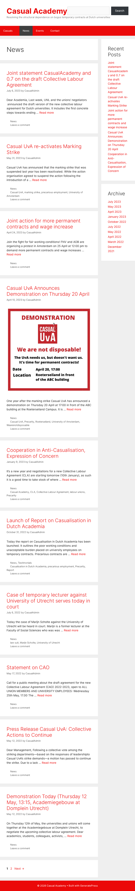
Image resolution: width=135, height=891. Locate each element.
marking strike (32, 192)
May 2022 (114, 231)
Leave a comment (20, 124)
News (26, 30)
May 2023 (114, 206)
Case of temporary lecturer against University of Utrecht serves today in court (48, 601)
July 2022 (114, 226)
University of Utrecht (48, 642)
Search (119, 10)
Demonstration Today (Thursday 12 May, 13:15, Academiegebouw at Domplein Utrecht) (47, 802)
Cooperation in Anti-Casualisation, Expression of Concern (46, 453)
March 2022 (116, 242)
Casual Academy (37, 10)
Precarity (29, 421)
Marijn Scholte (28, 642)
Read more (46, 112)
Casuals (8, 30)
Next (19, 868)
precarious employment (54, 192)
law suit (14, 642)
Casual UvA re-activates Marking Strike (118, 101)
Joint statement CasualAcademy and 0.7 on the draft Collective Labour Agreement (49, 79)
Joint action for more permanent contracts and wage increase (44, 224)
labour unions (77, 492)
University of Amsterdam (65, 421)
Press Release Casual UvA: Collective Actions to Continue (49, 732)
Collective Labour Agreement (53, 492)
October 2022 (117, 221)
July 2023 (114, 201)
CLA (32, 492)
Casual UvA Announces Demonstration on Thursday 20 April (48, 291)
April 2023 (115, 211)
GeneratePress (89, 885)
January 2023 (117, 216)
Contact (54, 30)
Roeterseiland (42, 421)
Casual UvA (16, 192)
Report (10, 570)
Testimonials (25, 562)
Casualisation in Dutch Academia (28, 566)
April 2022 (114, 236)
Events (40, 30)
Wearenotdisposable (18, 425)
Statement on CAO (28, 667)
